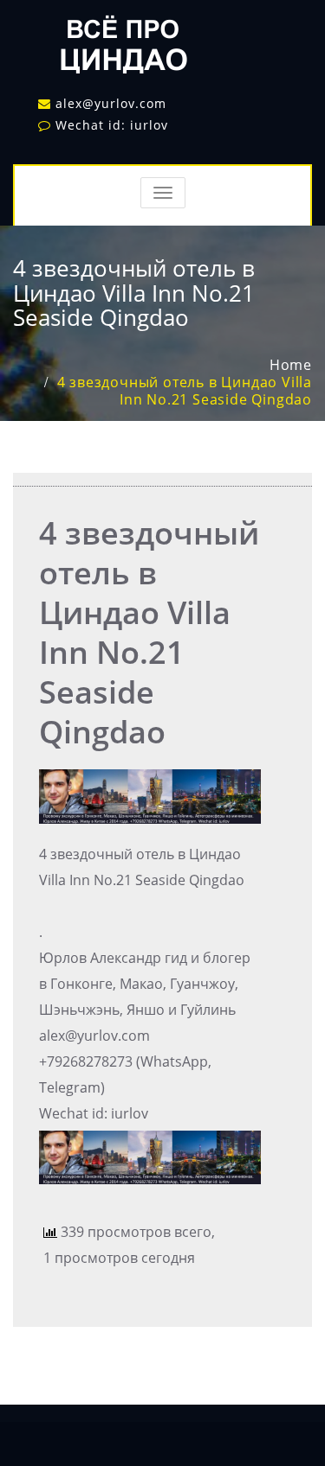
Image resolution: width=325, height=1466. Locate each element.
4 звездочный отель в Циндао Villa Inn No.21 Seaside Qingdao (184, 391)
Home (291, 364)
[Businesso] (121, 39)
